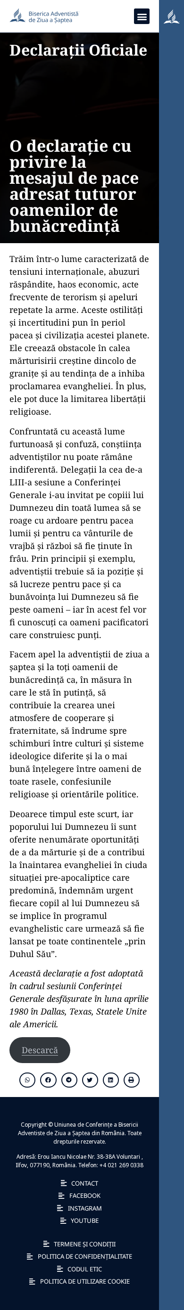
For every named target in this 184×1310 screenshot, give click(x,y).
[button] (142, 16)
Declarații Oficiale (78, 50)
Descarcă (40, 1050)
